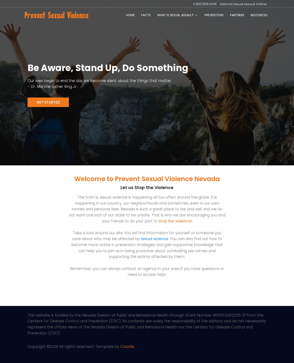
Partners (237, 15)
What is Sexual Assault (175, 15)
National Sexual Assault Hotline (243, 4)
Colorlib (127, 346)
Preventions (214, 15)
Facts (146, 15)
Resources (259, 15)
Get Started (48, 102)
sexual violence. (155, 238)
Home (130, 15)
